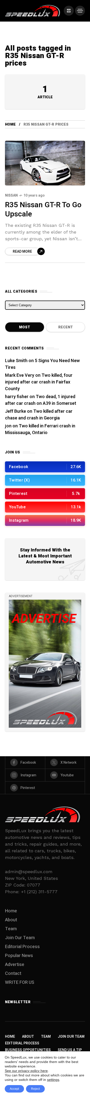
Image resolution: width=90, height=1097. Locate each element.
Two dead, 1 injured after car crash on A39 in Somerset (40, 400)
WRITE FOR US (19, 982)
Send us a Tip (70, 1050)
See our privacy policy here (26, 1071)
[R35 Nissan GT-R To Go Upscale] (45, 163)
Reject (35, 1089)
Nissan (11, 195)
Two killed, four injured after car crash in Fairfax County (38, 382)
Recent (65, 327)
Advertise (14, 964)
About (11, 920)
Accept (14, 1089)
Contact (13, 973)
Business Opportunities (28, 1050)
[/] (69, 11)
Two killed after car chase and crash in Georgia (38, 414)
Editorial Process (22, 946)
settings (53, 1080)
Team (11, 929)
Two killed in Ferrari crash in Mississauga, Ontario (40, 429)
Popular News (19, 955)
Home (10, 124)
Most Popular (24, 328)
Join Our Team (20, 937)
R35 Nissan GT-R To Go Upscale (43, 210)
